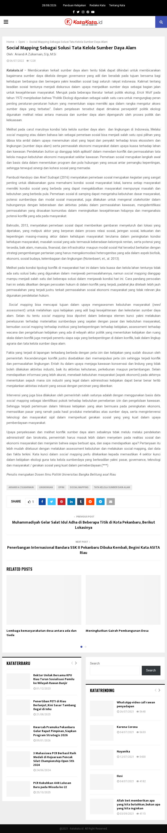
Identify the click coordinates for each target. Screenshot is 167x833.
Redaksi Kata (97, 5)
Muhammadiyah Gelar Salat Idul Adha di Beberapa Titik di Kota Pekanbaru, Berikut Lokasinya (83, 525)
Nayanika (123, 751)
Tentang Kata (117, 5)
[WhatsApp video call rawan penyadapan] (102, 708)
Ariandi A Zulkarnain (21, 487)
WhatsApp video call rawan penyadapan (136, 704)
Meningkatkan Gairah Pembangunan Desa (117, 630)
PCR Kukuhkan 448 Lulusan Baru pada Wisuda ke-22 (52, 784)
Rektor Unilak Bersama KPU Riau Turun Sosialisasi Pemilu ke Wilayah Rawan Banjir (53, 679)
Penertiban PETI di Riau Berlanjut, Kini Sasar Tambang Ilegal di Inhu (54, 705)
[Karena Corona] (102, 733)
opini (61, 487)
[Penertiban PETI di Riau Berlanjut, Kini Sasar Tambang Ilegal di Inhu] (18, 707)
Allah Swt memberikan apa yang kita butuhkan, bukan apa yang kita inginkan (138, 804)
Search (95, 663)
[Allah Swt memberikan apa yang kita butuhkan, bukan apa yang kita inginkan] (102, 806)
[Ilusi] (102, 782)
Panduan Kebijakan (74, 5)
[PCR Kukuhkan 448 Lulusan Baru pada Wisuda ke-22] (18, 789)
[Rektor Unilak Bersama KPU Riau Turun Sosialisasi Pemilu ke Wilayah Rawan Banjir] (18, 681)
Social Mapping (79, 487)
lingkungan (46, 487)
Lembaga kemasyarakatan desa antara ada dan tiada (42, 633)
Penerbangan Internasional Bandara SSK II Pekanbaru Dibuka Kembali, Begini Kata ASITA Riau (83, 550)
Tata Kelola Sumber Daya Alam (112, 487)
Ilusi (120, 776)
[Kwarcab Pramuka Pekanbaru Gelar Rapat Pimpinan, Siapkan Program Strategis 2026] (18, 733)
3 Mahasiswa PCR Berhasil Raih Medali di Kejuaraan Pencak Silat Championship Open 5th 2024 (54, 759)
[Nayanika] (102, 757)
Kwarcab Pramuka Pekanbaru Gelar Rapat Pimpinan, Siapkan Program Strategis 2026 (54, 731)
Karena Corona (127, 726)
